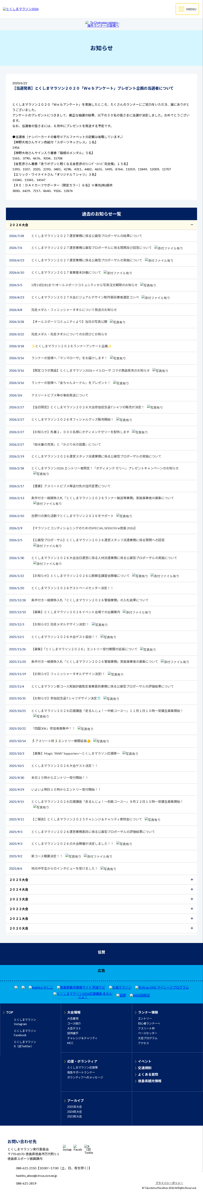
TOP (9, 1012)
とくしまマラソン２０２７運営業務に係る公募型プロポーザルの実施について (76, 260)
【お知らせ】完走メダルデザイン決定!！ (49, 624)
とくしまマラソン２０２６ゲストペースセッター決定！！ (61, 588)
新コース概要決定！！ (36, 856)
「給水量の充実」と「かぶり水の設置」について (55, 444)
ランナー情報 (148, 1012)
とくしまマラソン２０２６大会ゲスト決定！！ (53, 765)
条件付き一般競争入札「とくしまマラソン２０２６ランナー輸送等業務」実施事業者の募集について (91, 498)
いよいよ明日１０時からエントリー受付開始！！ (55, 789)
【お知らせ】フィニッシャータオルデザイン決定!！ (57, 674)
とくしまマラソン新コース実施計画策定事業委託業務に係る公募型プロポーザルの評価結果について (91, 686)
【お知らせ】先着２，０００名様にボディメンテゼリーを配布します (69, 432)
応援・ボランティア (82, 1061)
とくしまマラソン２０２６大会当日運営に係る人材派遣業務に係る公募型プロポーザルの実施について (93, 558)
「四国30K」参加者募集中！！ (42, 728)
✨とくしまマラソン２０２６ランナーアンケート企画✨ (60, 346)
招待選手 (72, 1033)
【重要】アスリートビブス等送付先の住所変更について (60, 486)
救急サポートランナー (81, 1072)
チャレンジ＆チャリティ (82, 1038)
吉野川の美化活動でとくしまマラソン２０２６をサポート (61, 516)
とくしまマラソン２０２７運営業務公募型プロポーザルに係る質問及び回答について (80, 247)
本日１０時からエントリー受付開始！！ (48, 777)
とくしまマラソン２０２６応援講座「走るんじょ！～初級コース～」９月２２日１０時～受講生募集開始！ (96, 801)
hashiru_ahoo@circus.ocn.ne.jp (36, 1175)
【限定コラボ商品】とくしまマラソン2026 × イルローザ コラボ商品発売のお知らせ (79, 370)
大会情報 (74, 1012)
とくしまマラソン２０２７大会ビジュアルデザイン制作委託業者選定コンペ (74, 297)
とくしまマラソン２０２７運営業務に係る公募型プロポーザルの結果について (75, 236)
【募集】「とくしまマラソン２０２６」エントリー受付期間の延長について (73, 649)
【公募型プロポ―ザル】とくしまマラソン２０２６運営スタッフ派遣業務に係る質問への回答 (87, 540)
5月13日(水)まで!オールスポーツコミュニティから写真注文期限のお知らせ (73, 285)
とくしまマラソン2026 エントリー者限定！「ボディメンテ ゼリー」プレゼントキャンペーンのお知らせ (94, 468)
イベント (144, 1061)
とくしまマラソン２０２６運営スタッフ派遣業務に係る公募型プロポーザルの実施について (85, 456)
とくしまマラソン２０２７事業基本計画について (55, 272)
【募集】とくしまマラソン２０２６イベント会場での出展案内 (65, 612)
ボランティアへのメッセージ (85, 1077)
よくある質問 (148, 1074)
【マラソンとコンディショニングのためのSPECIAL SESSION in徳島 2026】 (73, 528)
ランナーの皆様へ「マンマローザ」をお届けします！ (58, 358)
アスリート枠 (146, 1028)
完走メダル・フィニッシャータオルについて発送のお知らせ (63, 310)
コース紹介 (74, 1023)
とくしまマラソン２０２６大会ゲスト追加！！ (54, 637)
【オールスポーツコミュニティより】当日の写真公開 (58, 321)
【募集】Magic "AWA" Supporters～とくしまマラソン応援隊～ (65, 753)
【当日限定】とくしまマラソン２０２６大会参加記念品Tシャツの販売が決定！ (77, 407)
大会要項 (72, 1018)
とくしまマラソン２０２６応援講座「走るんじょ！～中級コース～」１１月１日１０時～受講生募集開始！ (96, 711)
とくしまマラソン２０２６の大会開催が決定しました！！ (61, 843)
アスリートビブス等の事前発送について (48, 395)
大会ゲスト (74, 1028)
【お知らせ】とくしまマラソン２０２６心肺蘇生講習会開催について (69, 575)
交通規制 (144, 1068)
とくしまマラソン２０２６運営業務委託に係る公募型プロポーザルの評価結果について (82, 832)
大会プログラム (147, 1038)
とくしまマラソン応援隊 (82, 1067)
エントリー (145, 1018)
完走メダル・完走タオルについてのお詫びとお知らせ (58, 334)
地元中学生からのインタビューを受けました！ (54, 868)
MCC (70, 1043)
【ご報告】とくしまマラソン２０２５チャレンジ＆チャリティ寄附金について (76, 819)
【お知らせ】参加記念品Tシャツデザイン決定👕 (55, 698)
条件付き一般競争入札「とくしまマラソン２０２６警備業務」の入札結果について (79, 600)
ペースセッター (147, 1033)
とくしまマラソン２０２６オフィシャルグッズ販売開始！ (61, 419)
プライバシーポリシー (169, 1183)
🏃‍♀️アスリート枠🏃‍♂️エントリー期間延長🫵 (50, 741)
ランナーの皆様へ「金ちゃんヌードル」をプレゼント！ (60, 383)
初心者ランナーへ (149, 1023)
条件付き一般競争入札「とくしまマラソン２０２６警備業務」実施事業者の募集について (84, 661)
